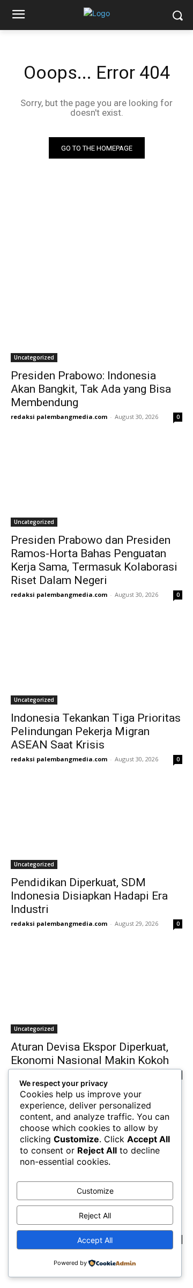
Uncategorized (34, 357)
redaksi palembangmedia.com (59, 417)
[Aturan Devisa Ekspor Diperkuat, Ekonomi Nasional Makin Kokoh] (96, 991)
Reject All (95, 1215)
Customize (95, 1190)
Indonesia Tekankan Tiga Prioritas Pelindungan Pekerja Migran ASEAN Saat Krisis (96, 731)
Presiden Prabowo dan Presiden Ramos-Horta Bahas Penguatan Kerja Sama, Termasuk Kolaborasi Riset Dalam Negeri (94, 560)
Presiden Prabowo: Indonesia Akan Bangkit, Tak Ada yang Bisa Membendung (91, 389)
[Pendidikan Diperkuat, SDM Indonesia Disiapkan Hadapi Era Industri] (96, 826)
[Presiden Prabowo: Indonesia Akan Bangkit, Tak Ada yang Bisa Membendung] (96, 319)
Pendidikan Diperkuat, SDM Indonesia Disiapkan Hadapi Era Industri (89, 896)
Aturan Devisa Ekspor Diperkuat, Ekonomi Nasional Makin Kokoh (90, 1053)
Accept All (95, 1240)
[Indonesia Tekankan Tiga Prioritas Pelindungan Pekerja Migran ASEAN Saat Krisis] (96, 662)
